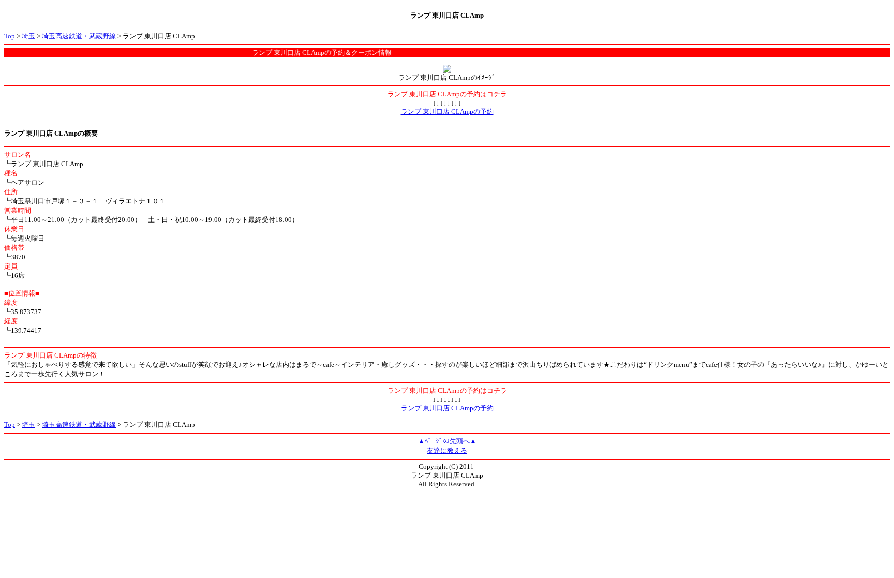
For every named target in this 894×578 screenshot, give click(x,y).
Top (9, 36)
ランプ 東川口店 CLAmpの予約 (447, 111)
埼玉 (28, 36)
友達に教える (447, 450)
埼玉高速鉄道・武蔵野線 (79, 36)
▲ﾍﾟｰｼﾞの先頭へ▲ (447, 441)
